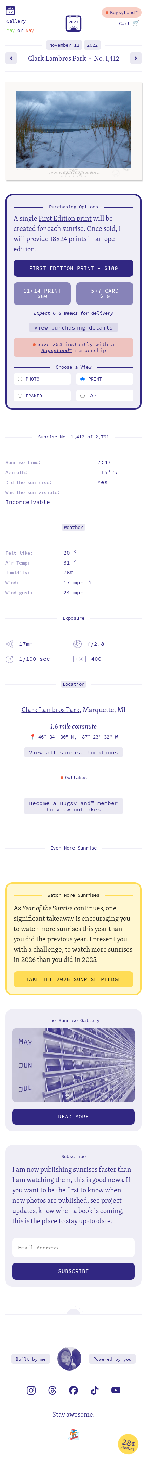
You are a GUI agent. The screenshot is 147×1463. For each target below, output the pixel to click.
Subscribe (73, 1271)
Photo (32, 379)
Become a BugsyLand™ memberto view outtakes (73, 806)
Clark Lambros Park (51, 709)
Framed (34, 396)
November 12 (64, 45)
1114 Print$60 (42, 293)
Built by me (31, 1359)
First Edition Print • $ (73, 268)
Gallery (16, 21)
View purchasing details (73, 328)
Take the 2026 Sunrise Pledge (73, 979)
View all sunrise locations (73, 752)
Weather (73, 527)
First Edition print (65, 218)
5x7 (92, 396)
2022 (92, 45)
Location (73, 684)
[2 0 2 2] (73, 30)
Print (95, 379)
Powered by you (112, 1359)
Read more (73, 1116)
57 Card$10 (105, 293)
